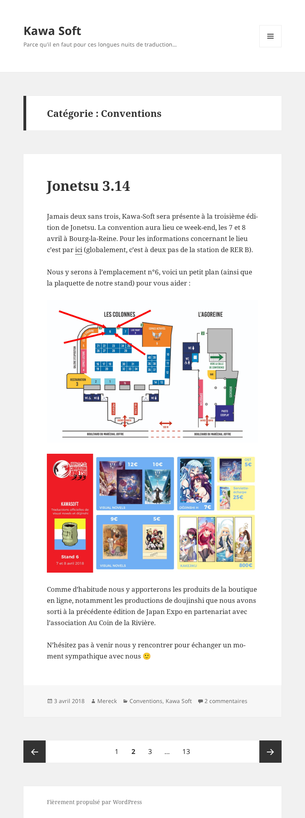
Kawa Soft (52, 30)
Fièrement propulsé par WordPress (94, 802)
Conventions (145, 701)
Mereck (107, 701)
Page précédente (34, 751)
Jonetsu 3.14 (88, 185)
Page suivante (270, 751)
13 (189, 751)
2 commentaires (226, 701)
